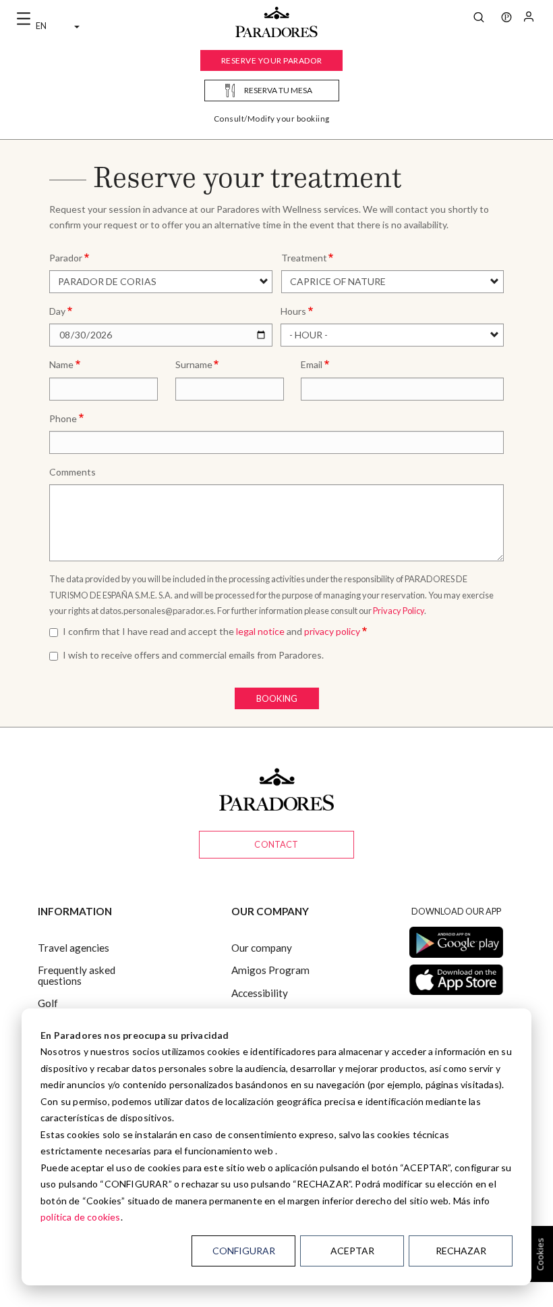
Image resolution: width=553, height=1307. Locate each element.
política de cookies (80, 1217)
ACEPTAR (352, 1250)
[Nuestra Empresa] (506, 19)
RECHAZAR (461, 1250)
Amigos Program (270, 970)
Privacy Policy (398, 610)
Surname (193, 364)
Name (61, 364)
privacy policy (332, 631)
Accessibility (259, 993)
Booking (276, 698)
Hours (293, 311)
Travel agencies (73, 948)
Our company (261, 948)
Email (311, 364)
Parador (65, 257)
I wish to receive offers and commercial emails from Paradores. (193, 655)
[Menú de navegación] (23, 19)
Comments (72, 472)
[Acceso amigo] (528, 19)
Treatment (304, 257)
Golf (48, 1003)
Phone (63, 418)
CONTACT (276, 844)
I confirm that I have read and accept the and (211, 631)
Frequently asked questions (76, 975)
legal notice (260, 631)
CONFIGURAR (243, 1250)
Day (57, 311)
